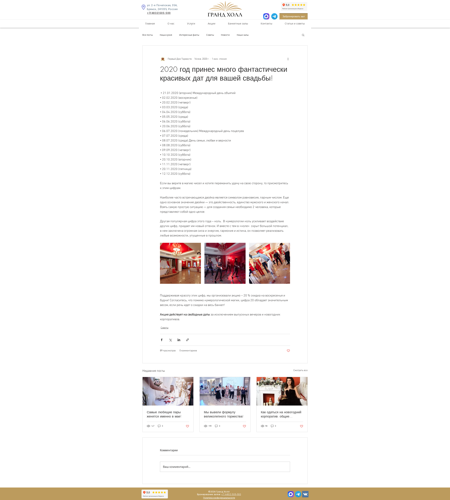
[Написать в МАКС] (266, 16)
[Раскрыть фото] (180, 263)
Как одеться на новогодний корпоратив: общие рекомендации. (281, 414)
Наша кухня (166, 34)
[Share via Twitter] (170, 339)
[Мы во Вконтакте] (305, 494)
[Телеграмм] (274, 16)
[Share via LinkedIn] (179, 339)
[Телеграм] (298, 494)
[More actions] (288, 59)
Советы (210, 34)
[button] (303, 34)
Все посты (147, 34)
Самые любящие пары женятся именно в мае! (164, 414)
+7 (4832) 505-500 (231, 494)
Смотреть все (300, 370)
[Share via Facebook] (161, 339)
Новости (225, 34)
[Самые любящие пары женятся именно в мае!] (168, 391)
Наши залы (243, 34)
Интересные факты (189, 34)
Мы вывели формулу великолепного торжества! (223, 414)
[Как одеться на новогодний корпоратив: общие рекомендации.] (282, 391)
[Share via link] (187, 339)
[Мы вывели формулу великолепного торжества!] (225, 391)
